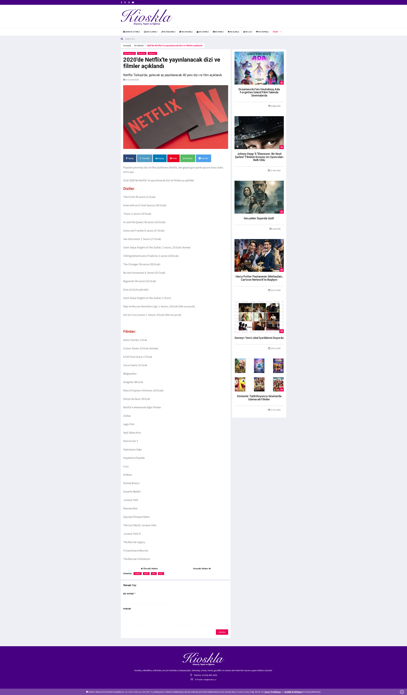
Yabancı (152, 53)
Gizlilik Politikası (293, 691)
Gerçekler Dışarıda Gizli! (259, 218)
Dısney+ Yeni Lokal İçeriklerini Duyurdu (259, 337)
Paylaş (130, 158)
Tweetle (145, 158)
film (161, 573)
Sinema (141, 53)
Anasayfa (127, 45)
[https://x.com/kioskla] (125, 2)
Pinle (174, 158)
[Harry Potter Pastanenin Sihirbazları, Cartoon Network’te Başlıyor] (259, 255)
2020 (146, 573)
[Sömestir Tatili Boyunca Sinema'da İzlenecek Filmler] (259, 374)
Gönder (189, 158)
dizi (153, 573)
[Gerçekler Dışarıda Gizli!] (259, 196)
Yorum (127, 608)
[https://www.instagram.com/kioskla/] (129, 2)
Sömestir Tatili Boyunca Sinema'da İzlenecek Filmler (259, 397)
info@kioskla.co (209, 679)
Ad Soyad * (129, 593)
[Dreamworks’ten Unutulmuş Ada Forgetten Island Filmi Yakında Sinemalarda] (259, 67)
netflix (137, 573)
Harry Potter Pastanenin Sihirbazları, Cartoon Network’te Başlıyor (259, 278)
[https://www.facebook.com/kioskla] (121, 2)
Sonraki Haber (201, 568)
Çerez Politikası (272, 691)
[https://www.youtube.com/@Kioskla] (133, 2)
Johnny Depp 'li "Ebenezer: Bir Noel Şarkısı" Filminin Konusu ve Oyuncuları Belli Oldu (259, 157)
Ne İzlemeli (139, 45)
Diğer (275, 32)
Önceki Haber (150, 568)
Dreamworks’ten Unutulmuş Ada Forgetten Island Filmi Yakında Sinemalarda (259, 92)
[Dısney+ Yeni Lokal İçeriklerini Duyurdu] (259, 316)
